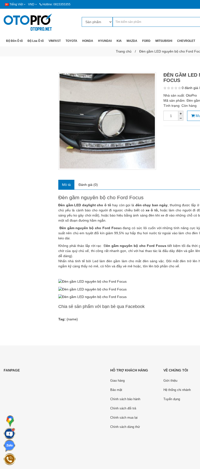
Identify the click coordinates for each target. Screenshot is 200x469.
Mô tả (66, 185)
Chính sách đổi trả (123, 408)
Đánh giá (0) (88, 185)
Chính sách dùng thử (125, 427)
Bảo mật (116, 390)
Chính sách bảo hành (125, 399)
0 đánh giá (190, 88)
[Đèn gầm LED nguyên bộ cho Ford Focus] (107, 121)
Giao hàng (117, 380)
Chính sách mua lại (124, 417)
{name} (72, 319)
